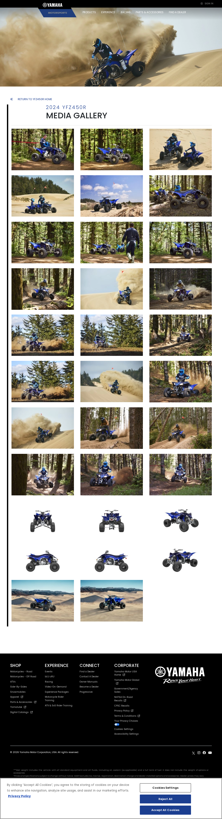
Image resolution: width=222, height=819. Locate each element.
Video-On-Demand (56, 686)
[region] (111, 798)
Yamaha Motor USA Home (125, 673)
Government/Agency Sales (126, 690)
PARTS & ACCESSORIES (149, 12)
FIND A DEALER (177, 12)
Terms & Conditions (126, 716)
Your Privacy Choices (126, 721)
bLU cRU (49, 676)
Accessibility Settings (126, 733)
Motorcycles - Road (21, 671)
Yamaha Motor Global (126, 680)
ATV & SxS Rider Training (58, 705)
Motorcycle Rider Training (54, 698)
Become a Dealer (89, 686)
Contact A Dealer (89, 676)
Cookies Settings (165, 788)
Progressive (86, 692)
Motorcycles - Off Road (23, 676)
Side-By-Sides (18, 686)
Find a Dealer (87, 671)
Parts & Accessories (21, 702)
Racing (49, 681)
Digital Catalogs (19, 712)
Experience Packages (57, 692)
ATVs (13, 681)
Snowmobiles (18, 692)
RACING (125, 12)
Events (48, 671)
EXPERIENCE (108, 12)
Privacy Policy (122, 710)
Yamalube (16, 707)
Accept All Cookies (165, 810)
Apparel (14, 697)
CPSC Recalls (121, 705)
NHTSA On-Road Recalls (123, 698)
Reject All (165, 799)
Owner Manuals (89, 681)
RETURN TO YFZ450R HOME (35, 99)
